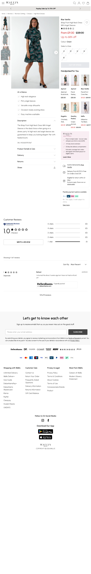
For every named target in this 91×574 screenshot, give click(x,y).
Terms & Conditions (54, 376)
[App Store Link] (45, 434)
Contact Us (29, 373)
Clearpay (7, 400)
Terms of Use (52, 383)
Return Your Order (32, 376)
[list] (35, 52)
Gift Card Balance (32, 393)
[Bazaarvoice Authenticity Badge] (12, 224)
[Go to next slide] (56, 52)
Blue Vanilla (65, 19)
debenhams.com (45, 286)
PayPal (6, 397)
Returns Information (32, 390)
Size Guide (8, 380)
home (3, 13)
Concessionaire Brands (56, 387)
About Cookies (53, 380)
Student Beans (9, 404)
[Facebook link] (48, 420)
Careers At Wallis (75, 373)
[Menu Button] (3, 3)
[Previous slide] (10, 8)
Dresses (29, 13)
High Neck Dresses (39, 13)
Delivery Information (33, 386)
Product (50, 391)
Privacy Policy (52, 373)
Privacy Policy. (75, 341)
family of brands (74, 338)
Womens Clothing (20, 13)
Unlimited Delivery (11, 373)
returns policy (71, 184)
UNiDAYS (7, 407)
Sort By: (66, 264)
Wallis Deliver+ (9, 376)
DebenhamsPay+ (10, 383)
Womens (10, 13)
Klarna (6, 393)
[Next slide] (80, 8)
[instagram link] (42, 420)
